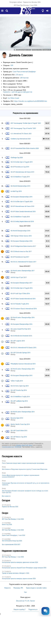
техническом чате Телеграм (11, 447)
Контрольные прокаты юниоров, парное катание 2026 (19, 578)
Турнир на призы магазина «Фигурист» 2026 (15, 573)
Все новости (6, 496)
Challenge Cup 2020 (17, 157)
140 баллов (24, 78)
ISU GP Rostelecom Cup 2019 (20, 167)
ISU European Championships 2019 (21, 197)
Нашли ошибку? (19, 609)
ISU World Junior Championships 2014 (22, 412)
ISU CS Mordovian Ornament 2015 (21, 336)
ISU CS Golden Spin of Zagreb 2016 (21, 288)
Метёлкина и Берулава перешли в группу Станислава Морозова (24, 469)
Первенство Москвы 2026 (32, 2)
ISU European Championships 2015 (21, 375)
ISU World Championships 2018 (20, 231)
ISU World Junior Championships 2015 (22, 369)
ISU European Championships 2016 (21, 324)
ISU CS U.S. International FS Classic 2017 (23, 262)
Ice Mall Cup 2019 (16, 191)
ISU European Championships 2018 (21, 241)
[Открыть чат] (45, 611)
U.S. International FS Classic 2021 (21, 133)
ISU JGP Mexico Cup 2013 (19, 437)
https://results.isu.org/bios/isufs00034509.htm (30, 101)
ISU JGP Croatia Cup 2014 (19, 390)
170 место (19, 75)
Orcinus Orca (36, 49)
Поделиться (32, 609)
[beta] (25, 12)
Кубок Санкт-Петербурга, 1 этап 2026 (13, 535)
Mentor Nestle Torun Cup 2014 (20, 424)
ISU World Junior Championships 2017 (22, 271)
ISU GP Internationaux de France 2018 (22, 206)
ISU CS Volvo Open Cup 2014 (20, 386)
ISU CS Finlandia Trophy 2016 (20, 304)
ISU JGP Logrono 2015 (18, 341)
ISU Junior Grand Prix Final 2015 (21, 329)
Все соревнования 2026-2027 (11, 544)
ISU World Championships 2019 (20, 186)
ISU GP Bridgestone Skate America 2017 (23, 246)
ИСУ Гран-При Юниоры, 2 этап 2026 (25, 5)
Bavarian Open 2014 (17, 418)
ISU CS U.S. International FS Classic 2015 (23, 347)
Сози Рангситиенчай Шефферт (24, 72)
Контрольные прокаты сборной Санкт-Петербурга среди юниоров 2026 (24, 568)
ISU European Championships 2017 (21, 283)
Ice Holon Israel (13, 98)
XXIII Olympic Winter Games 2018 (21, 236)
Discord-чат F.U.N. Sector (25, 601)
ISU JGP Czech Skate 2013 (19, 430)
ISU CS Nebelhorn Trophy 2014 (20, 396)
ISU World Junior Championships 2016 (22, 317)
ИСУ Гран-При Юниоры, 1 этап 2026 (13, 557)
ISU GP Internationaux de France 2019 (22, 172)
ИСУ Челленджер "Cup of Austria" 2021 (23, 128)
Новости (7, 588)
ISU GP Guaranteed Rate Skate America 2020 (25, 148)
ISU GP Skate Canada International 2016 (23, 299)
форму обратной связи (24, 445)
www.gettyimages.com (23, 49)
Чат (25, 592)
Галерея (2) (46, 49)
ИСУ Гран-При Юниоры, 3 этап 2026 (13, 530)
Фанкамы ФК (18, 588)
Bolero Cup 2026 (7, 524)
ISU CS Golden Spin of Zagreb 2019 (21, 162)
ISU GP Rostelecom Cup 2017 (20, 257)
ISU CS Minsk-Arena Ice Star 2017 (21, 251)
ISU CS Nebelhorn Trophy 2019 (20, 177)
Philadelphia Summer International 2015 (23, 364)
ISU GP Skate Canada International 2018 (23, 211)
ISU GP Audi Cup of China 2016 (20, 293)
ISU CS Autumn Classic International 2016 (24, 309)
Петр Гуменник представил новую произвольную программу (23, 463)
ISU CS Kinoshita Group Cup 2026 (12, 541)
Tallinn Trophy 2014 (17, 381)
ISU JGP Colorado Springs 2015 (20, 353)
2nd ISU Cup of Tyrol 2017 (19, 277)
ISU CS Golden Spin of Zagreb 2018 (21, 201)
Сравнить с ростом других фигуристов (17, 92)
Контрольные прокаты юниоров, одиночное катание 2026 (20, 562)
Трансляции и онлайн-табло (36, 588)
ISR (11, 65)
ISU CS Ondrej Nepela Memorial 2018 (22, 221)
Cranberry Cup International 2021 (21, 139)
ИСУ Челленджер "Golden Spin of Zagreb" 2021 (26, 123)
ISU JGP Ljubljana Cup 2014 (19, 401)
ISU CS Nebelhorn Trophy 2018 (20, 217)
